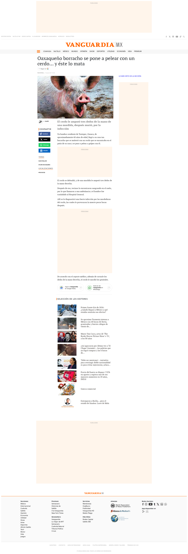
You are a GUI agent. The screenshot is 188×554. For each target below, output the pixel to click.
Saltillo (57, 51)
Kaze (47, 121)
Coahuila (47, 51)
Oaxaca (42, 172)
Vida (130, 51)
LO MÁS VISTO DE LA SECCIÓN (130, 76)
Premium (138, 51)
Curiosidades (44, 165)
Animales (43, 161)
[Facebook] (166, 37)
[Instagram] (173, 37)
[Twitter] (170, 37)
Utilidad (110, 51)
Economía (121, 51)
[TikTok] (180, 37)
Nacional (40, 73)
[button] (38, 51)
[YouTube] (177, 37)
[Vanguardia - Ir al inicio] (94, 44)
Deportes (101, 51)
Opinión (83, 51)
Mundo (74, 51)
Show (92, 51)
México (66, 51)
